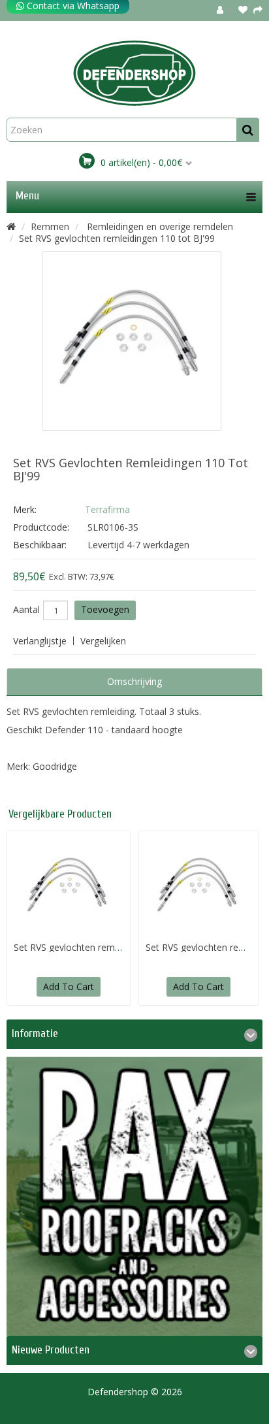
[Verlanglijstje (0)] (243, 9)
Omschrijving (134, 681)
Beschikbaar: (40, 544)
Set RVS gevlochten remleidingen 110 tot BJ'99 (117, 238)
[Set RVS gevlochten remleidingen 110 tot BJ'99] (131, 341)
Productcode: (41, 527)
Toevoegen (105, 609)
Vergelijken (103, 641)
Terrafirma (107, 509)
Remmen (50, 226)
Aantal (26, 610)
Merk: (25, 509)
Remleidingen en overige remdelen (158, 226)
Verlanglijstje (40, 641)
